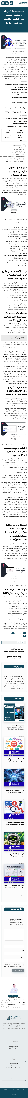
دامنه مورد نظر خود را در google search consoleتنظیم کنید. (12, 156)
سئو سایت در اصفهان (13, 484)
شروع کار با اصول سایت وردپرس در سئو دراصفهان (15, 84)
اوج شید (15, 417)
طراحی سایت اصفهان (13, 1046)
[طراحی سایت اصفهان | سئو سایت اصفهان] (23, 3)
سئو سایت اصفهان (13, 1048)
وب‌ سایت (22, 957)
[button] (3, 3)
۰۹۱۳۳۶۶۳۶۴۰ (13, 1064)
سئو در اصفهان (21, 246)
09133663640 (7, 1090)
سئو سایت (20, 636)
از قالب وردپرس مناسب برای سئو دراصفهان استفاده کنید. (13, 158)
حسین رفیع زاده (19, 633)
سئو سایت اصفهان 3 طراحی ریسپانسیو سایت (17, 126)
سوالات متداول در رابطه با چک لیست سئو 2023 (16, 112)
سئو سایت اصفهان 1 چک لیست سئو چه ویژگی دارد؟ (15, 118)
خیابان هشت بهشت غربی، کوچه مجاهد (13, 1067)
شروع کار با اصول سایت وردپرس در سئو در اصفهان (14, 147)
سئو (5, 1025)
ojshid (18, 482)
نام (23, 943)
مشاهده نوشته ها (19, 667)
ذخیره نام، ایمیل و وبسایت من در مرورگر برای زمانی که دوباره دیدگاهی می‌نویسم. (13, 965)
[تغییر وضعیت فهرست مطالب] (23, 145)
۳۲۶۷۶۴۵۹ (13, 1065)
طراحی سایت (9, 1025)
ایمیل (23, 950)
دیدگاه (22, 927)
